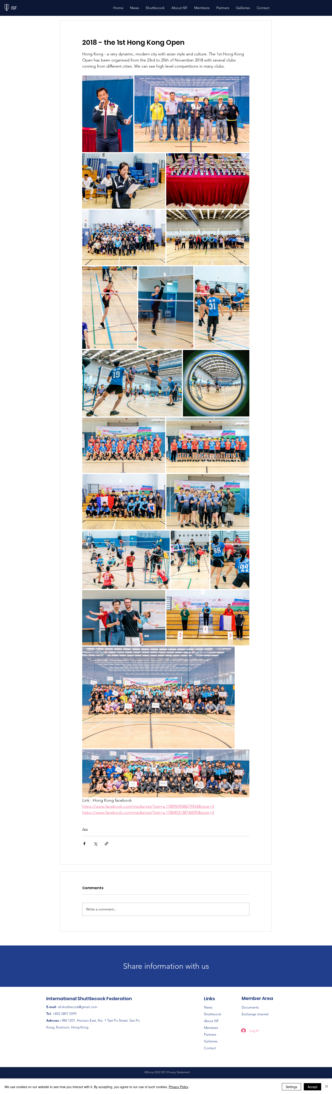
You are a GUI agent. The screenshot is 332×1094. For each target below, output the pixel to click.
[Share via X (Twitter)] (95, 843)
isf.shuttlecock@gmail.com (77, 1007)
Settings (291, 1087)
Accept (312, 1087)
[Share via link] (106, 843)
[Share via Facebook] (84, 843)
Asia (85, 829)
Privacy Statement (178, 1072)
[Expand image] (107, 114)
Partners (210, 1034)
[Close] (326, 1086)
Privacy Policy (178, 1087)
